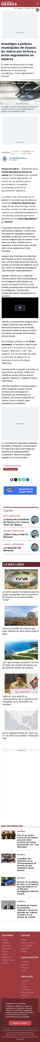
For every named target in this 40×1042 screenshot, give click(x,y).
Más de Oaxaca (8, 960)
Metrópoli (6, 152)
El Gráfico (25, 981)
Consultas (25, 998)
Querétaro (25, 948)
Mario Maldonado (11, 516)
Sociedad (6, 945)
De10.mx (24, 995)
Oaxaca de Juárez (10, 169)
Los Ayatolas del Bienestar (12, 549)
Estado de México (28, 943)
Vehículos (25, 967)
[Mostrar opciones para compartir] (37, 10)
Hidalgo (24, 940)
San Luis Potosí (27, 945)
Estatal (5, 940)
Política (5, 951)
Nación (5, 954)
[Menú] (37, 3)
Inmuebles (25, 962)
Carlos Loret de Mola (13, 544)
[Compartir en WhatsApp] (19, 479)
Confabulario (26, 989)
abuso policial (10, 469)
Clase (23, 984)
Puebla (23, 951)
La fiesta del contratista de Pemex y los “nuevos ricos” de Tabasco (16, 522)
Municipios (6, 948)
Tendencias (6, 957)
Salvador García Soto (13, 531)
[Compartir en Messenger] (23, 479)
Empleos (24, 965)
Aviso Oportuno (27, 992)
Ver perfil (13, 160)
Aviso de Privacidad (21, 1017)
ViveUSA (24, 987)
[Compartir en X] (15, 479)
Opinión (8, 510)
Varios (23, 970)
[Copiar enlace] (27, 479)
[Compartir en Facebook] (11, 479)
